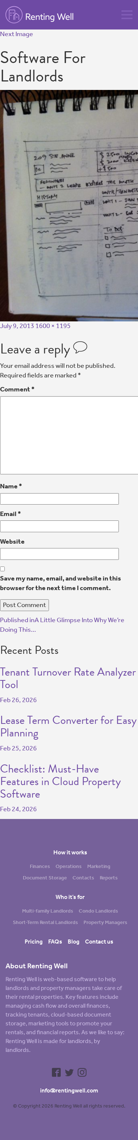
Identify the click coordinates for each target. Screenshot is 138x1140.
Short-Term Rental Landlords (45, 922)
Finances (40, 866)
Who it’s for (70, 896)
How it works (70, 852)
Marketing (98, 866)
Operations (69, 866)
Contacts (83, 878)
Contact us (99, 941)
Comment (17, 389)
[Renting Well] (48, 15)
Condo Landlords (98, 911)
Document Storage (45, 878)
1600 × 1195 (53, 326)
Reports (109, 878)
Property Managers (105, 922)
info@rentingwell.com (69, 1090)
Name (11, 486)
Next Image (16, 34)
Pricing (34, 941)
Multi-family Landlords (47, 911)
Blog (73, 941)
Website (12, 541)
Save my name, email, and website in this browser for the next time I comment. (60, 583)
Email (10, 514)
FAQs (55, 941)
